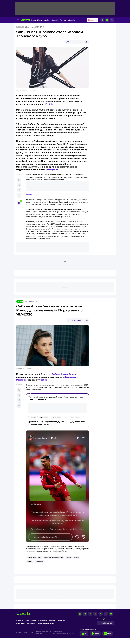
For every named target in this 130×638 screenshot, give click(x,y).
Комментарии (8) (74, 42)
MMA (39, 20)
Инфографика (42, 620)
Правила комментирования (45, 623)
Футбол (46, 20)
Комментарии (76, 320)
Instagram (52, 169)
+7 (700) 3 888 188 (105, 623)
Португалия (39, 561)
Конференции (20, 623)
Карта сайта (31, 623)
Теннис (63, 20)
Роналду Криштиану (72, 557)
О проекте (19, 620)
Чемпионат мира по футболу (53, 557)
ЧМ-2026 (20, 301)
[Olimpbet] (92, 20)
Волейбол (20, 27)
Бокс (33, 20)
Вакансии (52, 620)
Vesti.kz (49, 104)
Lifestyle (71, 20)
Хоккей (55, 20)
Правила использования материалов (43, 632)
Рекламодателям (30, 620)
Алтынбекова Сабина (34, 557)
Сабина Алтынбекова (64, 374)
